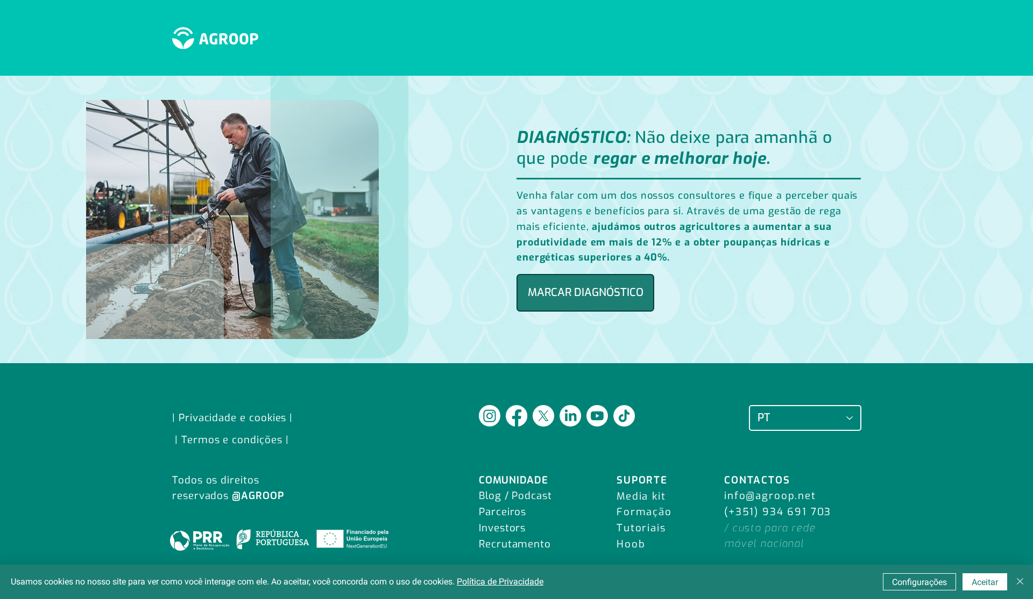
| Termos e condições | (232, 439)
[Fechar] (1020, 581)
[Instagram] (489, 416)
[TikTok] (624, 416)
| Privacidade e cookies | (232, 417)
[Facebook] (516, 416)
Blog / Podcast (515, 495)
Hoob (631, 544)
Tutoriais (641, 528)
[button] (585, 293)
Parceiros (502, 511)
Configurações (919, 582)
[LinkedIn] (570, 416)
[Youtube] (597, 416)
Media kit (641, 496)
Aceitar (985, 582)
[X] (543, 416)
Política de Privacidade (500, 581)
